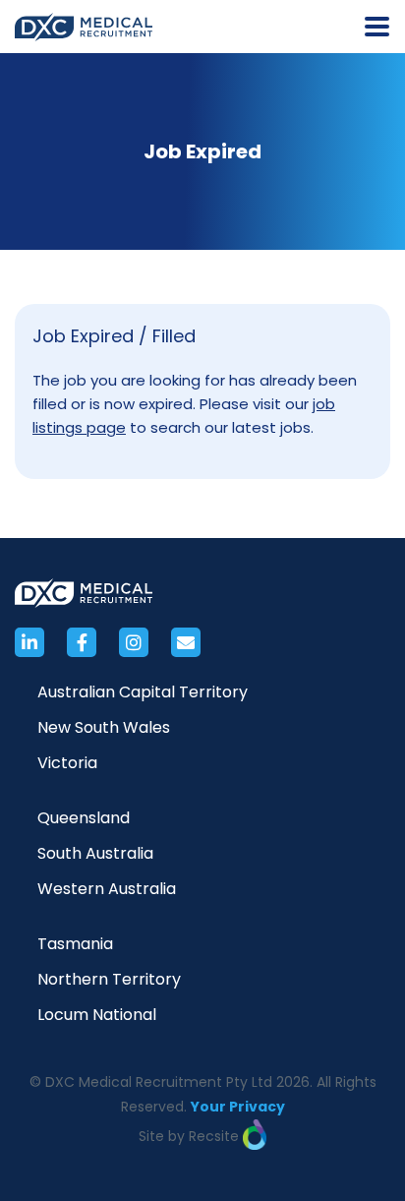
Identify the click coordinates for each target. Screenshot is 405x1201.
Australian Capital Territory (142, 692)
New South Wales (103, 727)
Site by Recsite (191, 1136)
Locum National (96, 1014)
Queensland (83, 818)
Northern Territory (109, 979)
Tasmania (75, 943)
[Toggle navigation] (377, 26)
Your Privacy (238, 1106)
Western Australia (106, 888)
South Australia (95, 853)
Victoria (67, 762)
